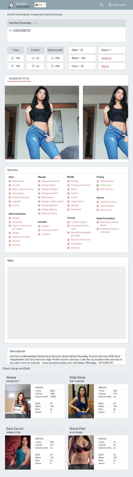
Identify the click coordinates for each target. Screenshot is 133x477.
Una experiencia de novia (80, 227)
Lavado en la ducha (21, 237)
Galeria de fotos (19, 78)
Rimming (16, 245)
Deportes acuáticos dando (109, 223)
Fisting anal (105, 185)
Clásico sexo (18, 181)
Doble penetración (21, 197)
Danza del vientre (50, 230)
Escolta (15, 218)
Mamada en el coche (80, 239)
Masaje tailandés (50, 193)
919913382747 (22, 30)
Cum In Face (106, 210)
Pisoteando (76, 209)
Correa (74, 197)
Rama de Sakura (49, 213)
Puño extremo (106, 189)
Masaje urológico (50, 189)
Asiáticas (106, 58)
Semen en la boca (108, 202)
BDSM (74, 189)
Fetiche (15, 205)
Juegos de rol (77, 201)
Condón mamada (79, 222)
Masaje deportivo (50, 205)
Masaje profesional (51, 181)
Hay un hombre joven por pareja (22, 227)
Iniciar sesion (119, 5)
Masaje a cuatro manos (53, 201)
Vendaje (75, 205)
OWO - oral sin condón (22, 189)
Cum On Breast (107, 206)
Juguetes (16, 201)
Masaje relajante (49, 209)
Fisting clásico (107, 181)
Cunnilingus (76, 243)
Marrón (105, 66)
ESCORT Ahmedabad (18, 14)
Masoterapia (48, 197)
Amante (74, 181)
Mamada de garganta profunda (81, 234)
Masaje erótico (49, 185)
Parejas (15, 233)
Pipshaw (16, 241)
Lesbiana (46, 234)
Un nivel (16, 185)
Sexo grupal (18, 193)
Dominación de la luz (81, 185)
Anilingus (75, 248)
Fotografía (17, 222)
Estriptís (45, 226)
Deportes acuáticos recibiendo (109, 230)
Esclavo (74, 193)
